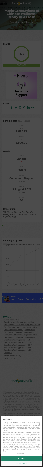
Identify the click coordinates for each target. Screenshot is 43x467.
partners (15, 422)
